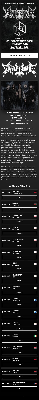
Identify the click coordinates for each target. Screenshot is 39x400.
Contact (28, 396)
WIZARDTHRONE (18, 396)
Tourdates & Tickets (19, 55)
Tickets (19, 197)
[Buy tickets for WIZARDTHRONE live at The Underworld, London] (19, 26)
